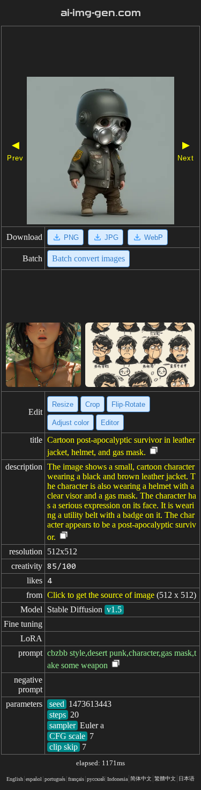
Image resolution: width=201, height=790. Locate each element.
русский (96, 779)
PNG (71, 237)
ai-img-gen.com (101, 13)
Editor (110, 423)
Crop (92, 404)
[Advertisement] (100, 52)
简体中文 (141, 778)
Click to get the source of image (100, 594)
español (34, 779)
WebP (153, 237)
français (76, 779)
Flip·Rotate (128, 404)
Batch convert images (88, 258)
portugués (54, 779)
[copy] (154, 451)
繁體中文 (165, 778)
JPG (111, 237)
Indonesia (117, 779)
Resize (62, 404)
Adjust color (70, 423)
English (14, 779)
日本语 (186, 778)
